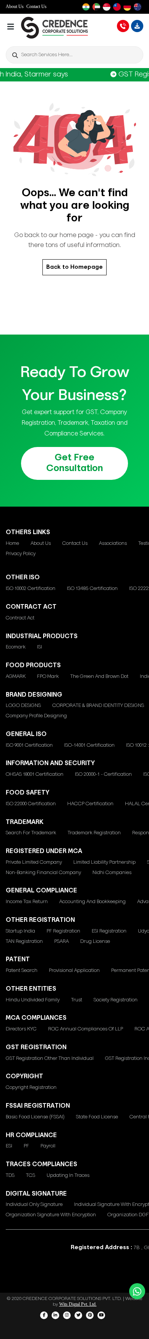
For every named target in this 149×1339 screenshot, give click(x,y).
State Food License (97, 1117)
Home (12, 543)
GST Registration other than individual (50, 1058)
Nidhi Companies (111, 872)
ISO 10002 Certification (30, 588)
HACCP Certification (90, 803)
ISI (39, 647)
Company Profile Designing (36, 715)
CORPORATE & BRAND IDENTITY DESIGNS (98, 705)
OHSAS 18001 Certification (34, 774)
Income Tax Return (27, 901)
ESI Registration (109, 931)
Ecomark (16, 647)
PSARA (61, 941)
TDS (10, 1175)
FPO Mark (48, 676)
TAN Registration (24, 941)
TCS (30, 1175)
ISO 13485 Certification (92, 588)
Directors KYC (21, 1029)
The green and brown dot (99, 676)
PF (26, 1146)
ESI (9, 1146)
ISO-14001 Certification (89, 745)
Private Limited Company (34, 862)
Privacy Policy (21, 553)
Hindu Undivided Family (33, 1000)
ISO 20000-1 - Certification (103, 774)
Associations (113, 543)
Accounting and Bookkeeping (92, 901)
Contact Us (36, 6)
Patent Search (21, 970)
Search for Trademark (31, 832)
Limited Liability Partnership (104, 862)
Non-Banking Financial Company (43, 872)
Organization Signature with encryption (51, 1214)
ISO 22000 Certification (31, 803)
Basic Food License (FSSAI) (35, 1117)
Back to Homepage (74, 267)
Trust (76, 1000)
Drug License (95, 941)
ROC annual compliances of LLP (85, 1029)
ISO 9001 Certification (29, 745)
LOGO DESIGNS (23, 705)
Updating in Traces (68, 1175)
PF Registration (63, 931)
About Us (15, 6)
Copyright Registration (31, 1087)
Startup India (20, 931)
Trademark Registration (94, 832)
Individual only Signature (34, 1204)
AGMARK (16, 676)
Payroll (47, 1146)
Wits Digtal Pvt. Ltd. (78, 1304)
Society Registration (116, 1000)
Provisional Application (74, 970)
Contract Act (20, 618)
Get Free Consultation (74, 463)
